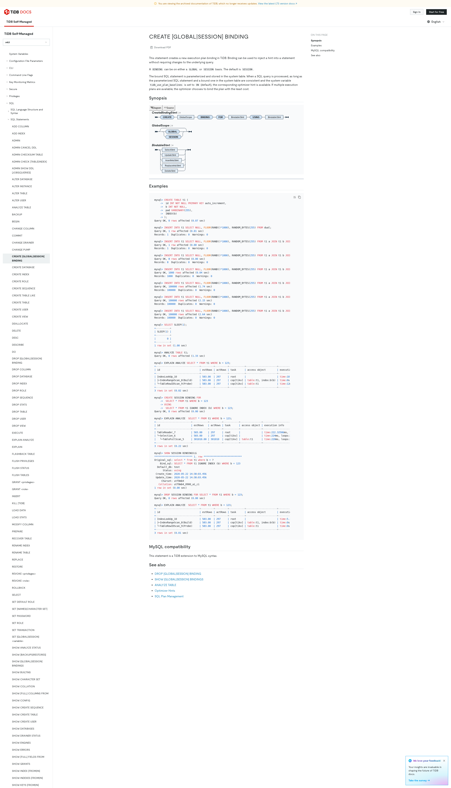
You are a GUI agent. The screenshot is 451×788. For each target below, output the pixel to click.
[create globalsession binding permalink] (251, 36)
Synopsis (316, 40)
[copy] (299, 197)
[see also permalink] (168, 565)
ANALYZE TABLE (165, 585)
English (436, 21)
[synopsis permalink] (170, 98)
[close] (444, 760)
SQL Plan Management (169, 596)
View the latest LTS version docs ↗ (277, 3)
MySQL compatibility (323, 50)
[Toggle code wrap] (294, 197)
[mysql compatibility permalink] (193, 547)
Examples (316, 45)
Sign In (417, 12)
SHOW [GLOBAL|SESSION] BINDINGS (179, 579)
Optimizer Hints (165, 590)
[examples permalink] (171, 186)
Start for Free (436, 12)
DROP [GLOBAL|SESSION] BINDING (178, 573)
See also (315, 55)
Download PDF (162, 47)
